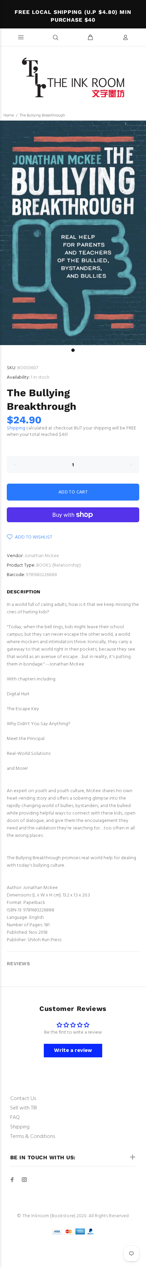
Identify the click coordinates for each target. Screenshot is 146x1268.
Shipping (16, 428)
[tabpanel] (73, 233)
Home (8, 115)
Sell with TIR (23, 1108)
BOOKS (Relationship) (58, 565)
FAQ (15, 1117)
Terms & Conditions (32, 1136)
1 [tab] (73, 350)
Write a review (73, 1050)
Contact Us (23, 1098)
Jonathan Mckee (41, 556)
